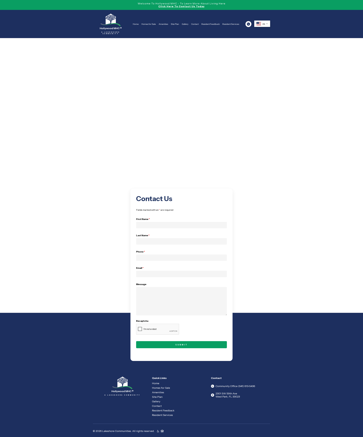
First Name (143, 219)
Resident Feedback (210, 24)
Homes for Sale (149, 24)
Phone (140, 251)
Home (136, 24)
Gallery (185, 24)
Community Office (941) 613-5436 (235, 386)
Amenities (163, 24)
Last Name (142, 235)
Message (141, 284)
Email (139, 268)
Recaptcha (142, 320)
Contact (195, 24)
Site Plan (175, 24)
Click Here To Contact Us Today (181, 6)
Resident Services (230, 24)
